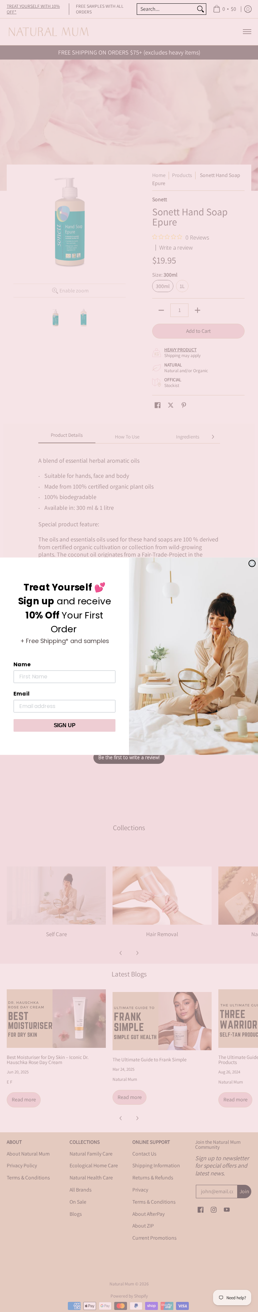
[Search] (200, 9)
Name (21, 664)
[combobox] (166, 9)
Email (21, 694)
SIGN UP (65, 725)
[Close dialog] (252, 563)
